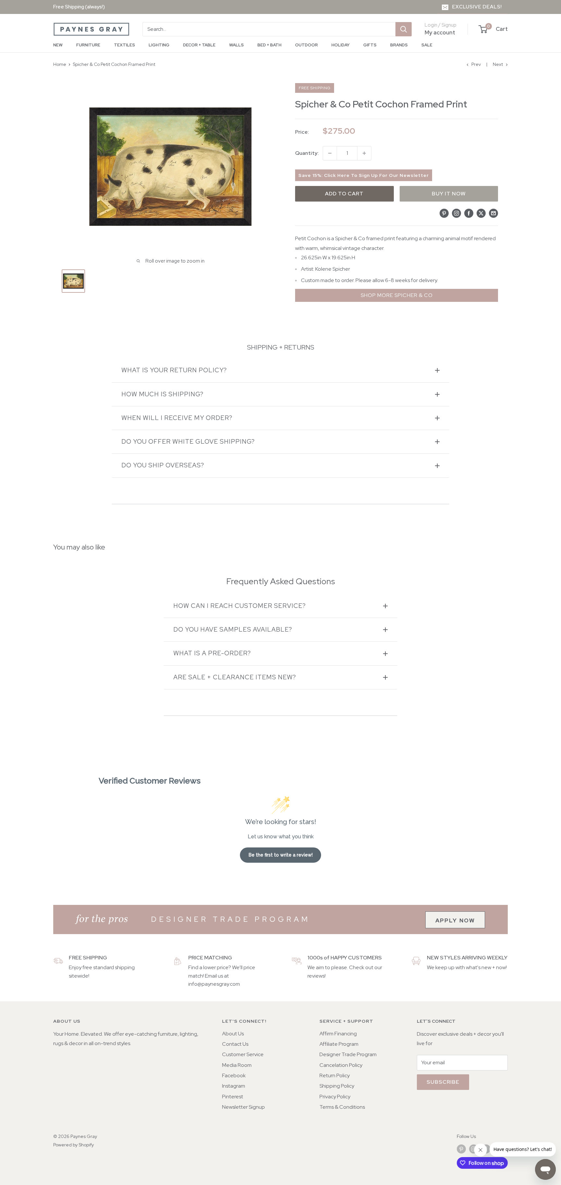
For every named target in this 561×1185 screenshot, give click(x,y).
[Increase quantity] (364, 153)
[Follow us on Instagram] (473, 1149)
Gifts (370, 45)
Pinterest (232, 1096)
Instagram (233, 1085)
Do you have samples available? (232, 629)
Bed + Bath (269, 45)
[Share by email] (493, 213)
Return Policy (334, 1075)
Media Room (237, 1065)
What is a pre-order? (212, 653)
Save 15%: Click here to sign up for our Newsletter (363, 175)
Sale (426, 45)
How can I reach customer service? (239, 606)
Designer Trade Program (348, 1054)
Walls (236, 45)
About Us (233, 1033)
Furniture (88, 45)
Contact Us (235, 1044)
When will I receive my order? (176, 418)
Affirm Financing (338, 1033)
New (58, 45)
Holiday (340, 45)
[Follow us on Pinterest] (461, 1149)
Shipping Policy (336, 1085)
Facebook (234, 1075)
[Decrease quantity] (330, 153)
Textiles (124, 45)
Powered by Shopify (73, 1145)
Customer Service (243, 1054)
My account (440, 32)
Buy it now (449, 193)
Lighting (159, 45)
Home (59, 64)
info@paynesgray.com (214, 984)
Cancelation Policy (340, 1065)
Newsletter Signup (243, 1107)
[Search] (403, 29)
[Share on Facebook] (468, 213)
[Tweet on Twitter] (481, 213)
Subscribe (443, 1082)
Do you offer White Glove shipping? (188, 442)
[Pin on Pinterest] (444, 213)
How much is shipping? (162, 394)
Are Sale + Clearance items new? (234, 677)
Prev (476, 64)
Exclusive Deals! (477, 7)
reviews (316, 975)
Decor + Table (199, 45)
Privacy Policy (334, 1096)
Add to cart (344, 193)
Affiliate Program (338, 1044)
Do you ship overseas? (162, 465)
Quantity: (307, 153)
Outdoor (306, 45)
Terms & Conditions (342, 1107)
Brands (399, 45)
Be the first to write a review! (281, 855)
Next (498, 64)
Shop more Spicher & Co (397, 295)
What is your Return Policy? (174, 370)
